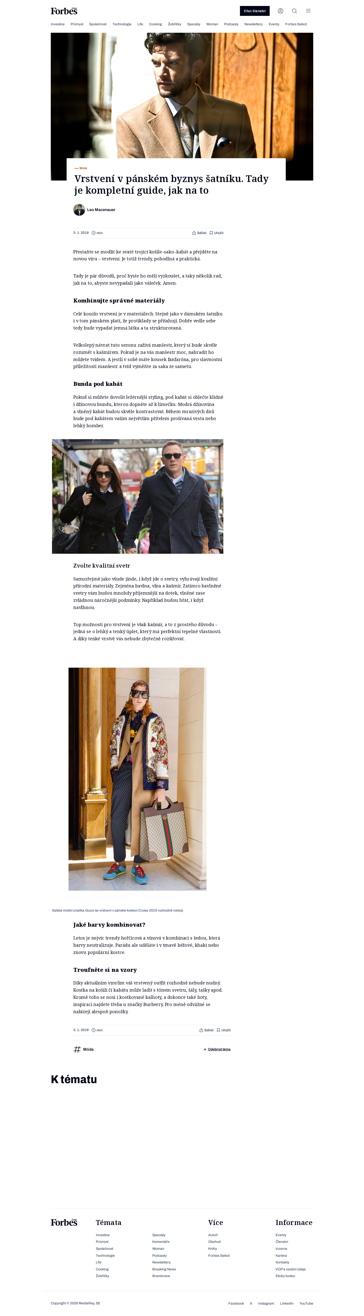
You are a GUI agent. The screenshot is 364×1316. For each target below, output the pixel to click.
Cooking (155, 24)
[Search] (294, 11)
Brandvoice (161, 1276)
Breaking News (164, 1269)
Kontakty (282, 1262)
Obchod (214, 1242)
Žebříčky (174, 24)
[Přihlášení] (281, 11)
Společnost (97, 24)
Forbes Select (296, 24)
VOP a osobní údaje (291, 1269)
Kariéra (281, 1255)
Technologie (121, 24)
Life (140, 24)
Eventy (274, 24)
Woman (212, 24)
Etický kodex (285, 1276)
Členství (282, 1242)
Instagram (266, 1303)
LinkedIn (286, 1303)
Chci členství (255, 11)
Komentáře (161, 1242)
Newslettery (253, 24)
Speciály (193, 24)
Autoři (213, 1235)
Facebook (236, 1303)
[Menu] (308, 11)
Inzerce (281, 1249)
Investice (58, 24)
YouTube (306, 1303)
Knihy (212, 1249)
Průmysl (77, 24)
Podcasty (231, 24)
